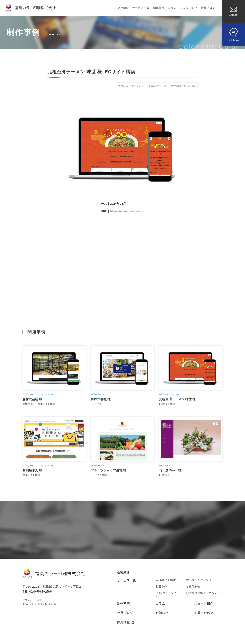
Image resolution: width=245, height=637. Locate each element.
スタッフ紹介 (188, 7)
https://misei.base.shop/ (128, 211)
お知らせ (162, 613)
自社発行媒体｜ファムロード (203, 594)
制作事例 (158, 7)
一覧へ (122, 299)
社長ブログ (208, 7)
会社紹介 (123, 7)
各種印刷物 (193, 586)
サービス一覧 (140, 7)
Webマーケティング (199, 580)
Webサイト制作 (166, 580)
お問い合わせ (203, 613)
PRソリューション (166, 594)
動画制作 (161, 586)
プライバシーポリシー (34, 600)
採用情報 (123, 622)
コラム (172, 7)
